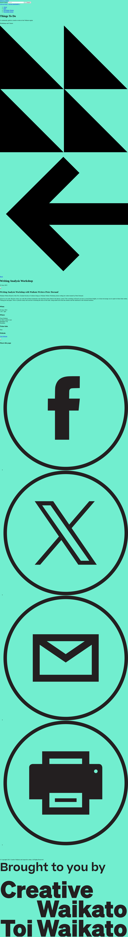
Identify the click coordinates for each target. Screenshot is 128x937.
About (5, 7)
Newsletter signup (8, 12)
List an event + (4, 4)
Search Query (4, 2)
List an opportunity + (14, 4)
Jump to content (4, 0)
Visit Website (3, 336)
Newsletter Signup (8, 10)
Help (4, 8)
